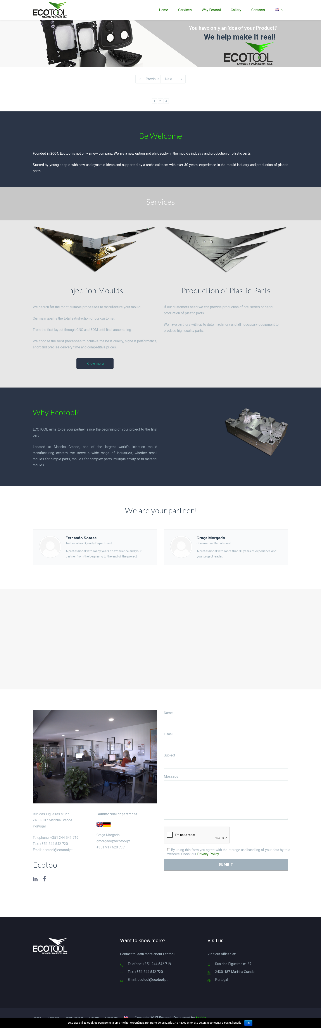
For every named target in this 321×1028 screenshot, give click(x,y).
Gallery (236, 10)
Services (185, 10)
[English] (279, 10)
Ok (248, 1023)
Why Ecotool (211, 10)
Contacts (258, 10)
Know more (95, 364)
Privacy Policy (208, 854)
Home (163, 10)
